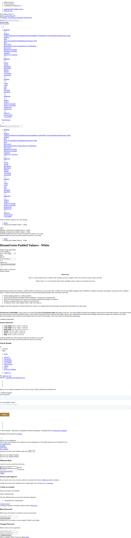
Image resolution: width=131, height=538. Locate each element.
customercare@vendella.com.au (13, 9)
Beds (5, 42)
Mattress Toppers (38, 35)
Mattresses (24, 41)
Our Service (7, 359)
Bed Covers (7, 48)
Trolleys (6, 102)
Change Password (6, 535)
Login (12, 219)
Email (20, 467)
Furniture (6, 79)
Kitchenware (8, 109)
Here (51, 483)
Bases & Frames (9, 41)
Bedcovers (12, 46)
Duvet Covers (27, 46)
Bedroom (6, 30)
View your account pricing (8, 264)
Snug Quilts (66, 35)
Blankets (6, 46)
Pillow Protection (48, 35)
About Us (7, 113)
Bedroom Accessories (10, 51)
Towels (6, 65)
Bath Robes (7, 68)
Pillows (55, 35)
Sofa (5, 88)
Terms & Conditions (10, 369)
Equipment (7, 96)
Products (5, 349)
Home (6, 223)
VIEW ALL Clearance (11, 55)
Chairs (6, 85)
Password (21, 469)
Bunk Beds (17, 41)
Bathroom (7, 59)
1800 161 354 (8, 11)
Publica (20, 434)
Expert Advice (8, 115)
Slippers (6, 71)
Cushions (10, 35)
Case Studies (8, 116)
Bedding (6, 37)
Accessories (7, 75)
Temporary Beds (32, 41)
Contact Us (7, 373)
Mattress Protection (27, 35)
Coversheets (19, 46)
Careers (6, 366)
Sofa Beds (7, 92)
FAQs (5, 368)
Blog (3, 351)
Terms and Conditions (60, 430)
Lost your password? (6, 471)
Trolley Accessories (10, 105)
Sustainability (8, 361)
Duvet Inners (17, 35)
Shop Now (34, 505)
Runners (33, 46)
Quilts (5, 35)
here (78, 316)
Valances (60, 35)
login (6, 22)
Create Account (4, 504)
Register (2, 22)
